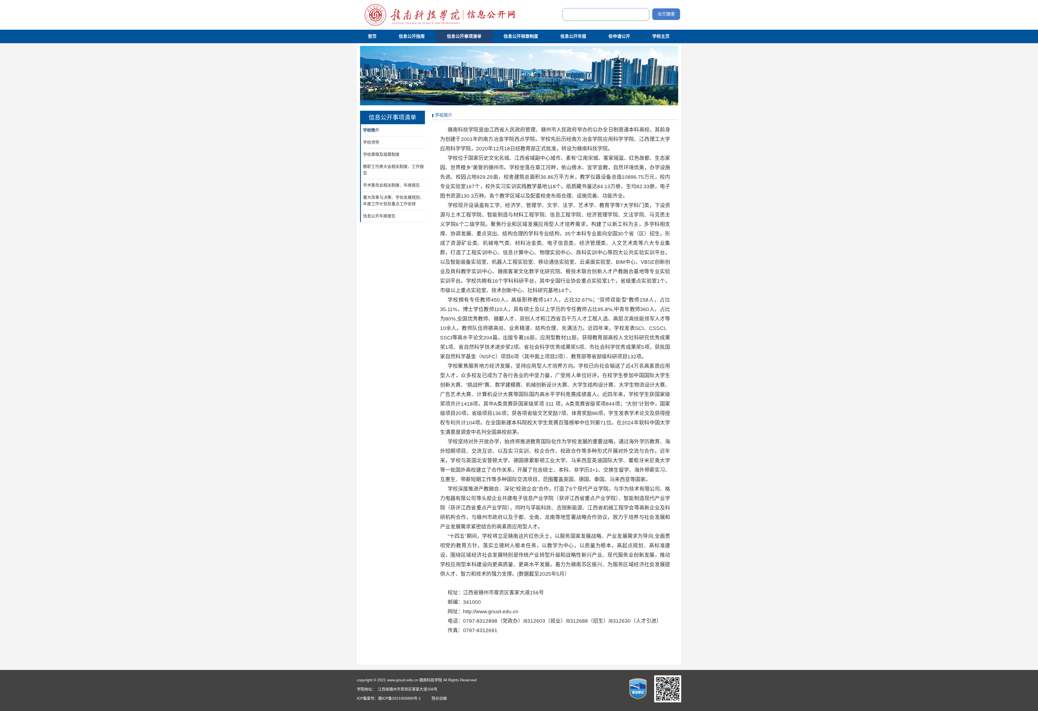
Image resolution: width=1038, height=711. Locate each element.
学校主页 (661, 36)
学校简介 (371, 130)
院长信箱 (439, 698)
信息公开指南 (412, 36)
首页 (372, 36)
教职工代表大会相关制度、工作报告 (393, 169)
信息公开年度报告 (379, 216)
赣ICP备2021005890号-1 (400, 698)
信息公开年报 (573, 36)
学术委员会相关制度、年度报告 (391, 185)
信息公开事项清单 (464, 36)
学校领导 (371, 142)
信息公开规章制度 (521, 36)
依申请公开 (619, 36)
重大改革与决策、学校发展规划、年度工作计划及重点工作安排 (393, 200)
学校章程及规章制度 (381, 154)
